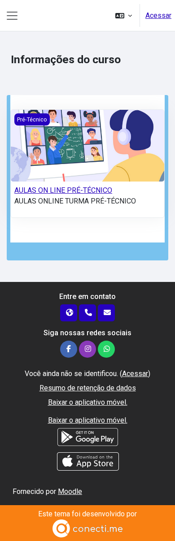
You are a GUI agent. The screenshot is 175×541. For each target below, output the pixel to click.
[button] (123, 15)
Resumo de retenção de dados (87, 388)
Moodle (70, 491)
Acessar (158, 15)
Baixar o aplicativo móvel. (87, 402)
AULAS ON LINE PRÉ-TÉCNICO (63, 190)
